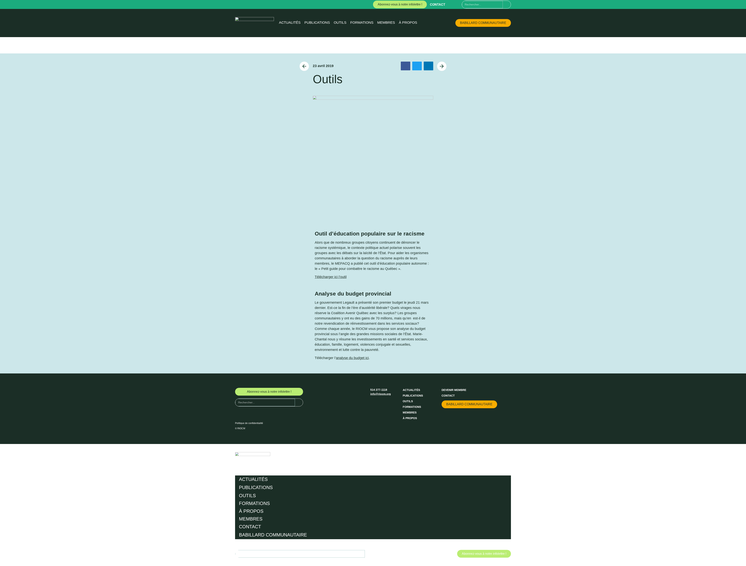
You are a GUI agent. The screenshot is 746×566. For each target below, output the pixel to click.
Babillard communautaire (273, 534)
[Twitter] (459, 4)
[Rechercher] (507, 4)
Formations (361, 22)
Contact (437, 4)
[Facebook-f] (451, 4)
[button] (405, 66)
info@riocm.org (380, 393)
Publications (317, 22)
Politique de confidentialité (249, 423)
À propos (408, 22)
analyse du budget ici (352, 358)
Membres (386, 22)
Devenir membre (454, 390)
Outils (340, 22)
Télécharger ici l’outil (331, 277)
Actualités (290, 22)
